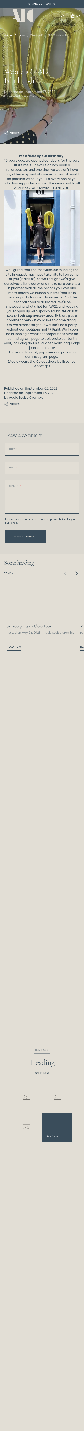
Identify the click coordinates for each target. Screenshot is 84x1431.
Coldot (41, 361)
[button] (62, 15)
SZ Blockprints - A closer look (29, 626)
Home (8, 35)
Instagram (39, 356)
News (21, 35)
